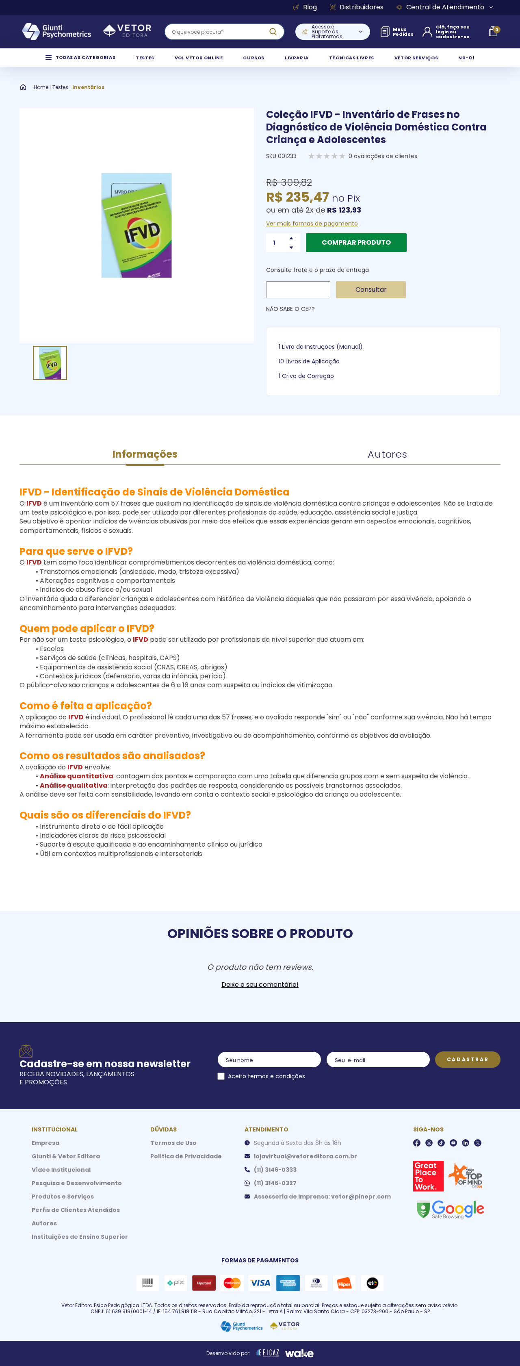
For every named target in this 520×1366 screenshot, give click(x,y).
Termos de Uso (173, 1143)
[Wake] (299, 1353)
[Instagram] (429, 1143)
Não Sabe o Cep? (290, 309)
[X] (477, 1143)
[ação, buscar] (273, 31)
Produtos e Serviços (63, 1196)
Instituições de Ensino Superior (80, 1236)
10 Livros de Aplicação (309, 361)
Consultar (371, 289)
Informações (145, 454)
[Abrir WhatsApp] (500, 1345)
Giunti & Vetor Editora (66, 1156)
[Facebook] (416, 1143)
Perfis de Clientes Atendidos (76, 1210)
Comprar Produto (356, 242)
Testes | (61, 87)
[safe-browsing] (450, 1209)
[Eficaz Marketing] (268, 1353)
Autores (387, 454)
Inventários (88, 87)
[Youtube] (453, 1143)
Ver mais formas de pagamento (312, 223)
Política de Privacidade (186, 1156)
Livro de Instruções (308, 347)
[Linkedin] (465, 1143)
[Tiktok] (441, 1143)
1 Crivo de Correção (306, 376)
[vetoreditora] (87, 32)
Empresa (45, 1143)
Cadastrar (468, 1059)
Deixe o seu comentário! (260, 985)
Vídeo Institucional (61, 1169)
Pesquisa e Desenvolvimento (77, 1183)
